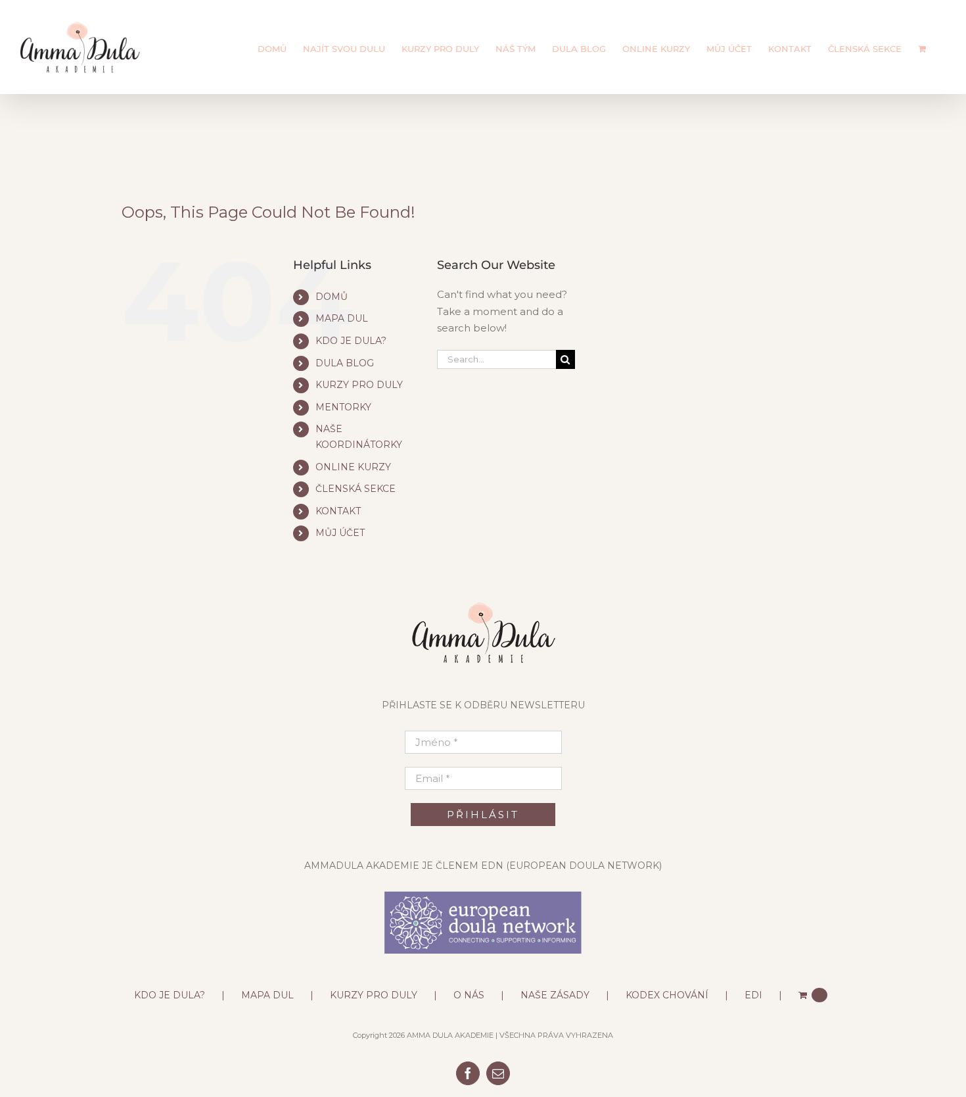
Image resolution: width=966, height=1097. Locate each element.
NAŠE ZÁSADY (554, 995)
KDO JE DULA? (350, 341)
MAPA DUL (341, 318)
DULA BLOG (344, 363)
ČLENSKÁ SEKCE (355, 489)
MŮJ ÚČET (340, 533)
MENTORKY (343, 407)
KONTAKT (338, 511)
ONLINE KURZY (353, 467)
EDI (753, 995)
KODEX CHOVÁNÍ (667, 995)
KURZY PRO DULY (359, 385)
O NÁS (468, 995)
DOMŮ (331, 297)
